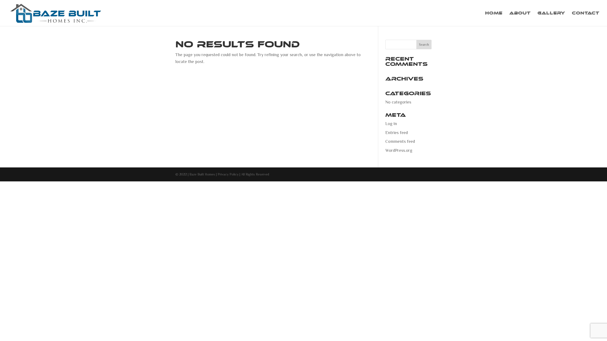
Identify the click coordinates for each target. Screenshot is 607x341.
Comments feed (400, 141)
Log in (391, 123)
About (520, 13)
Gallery (551, 13)
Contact (585, 13)
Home (493, 13)
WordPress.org (398, 150)
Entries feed (396, 132)
